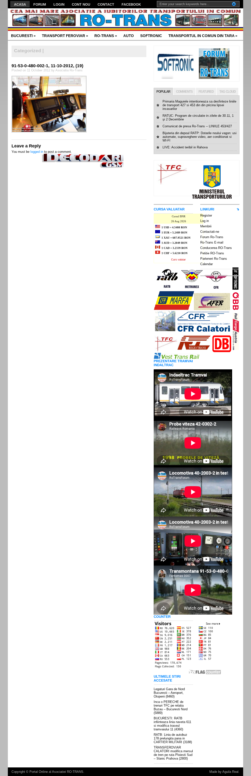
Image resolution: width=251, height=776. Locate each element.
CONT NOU (81, 4)
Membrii (206, 226)
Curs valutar (178, 259)
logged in (36, 152)
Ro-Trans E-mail (211, 242)
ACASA (20, 4)
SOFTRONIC (151, 36)
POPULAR (163, 91)
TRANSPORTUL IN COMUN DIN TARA (202, 36)
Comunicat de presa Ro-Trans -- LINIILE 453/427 (197, 126)
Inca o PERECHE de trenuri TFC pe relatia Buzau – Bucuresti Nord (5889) (171, 707)
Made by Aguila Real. (224, 772)
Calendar (206, 264)
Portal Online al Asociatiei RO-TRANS (56, 772)
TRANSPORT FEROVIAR (65, 36)
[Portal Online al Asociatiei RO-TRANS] (55, 19)
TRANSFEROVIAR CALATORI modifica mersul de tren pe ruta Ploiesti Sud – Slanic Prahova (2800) (173, 753)
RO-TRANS (105, 36)
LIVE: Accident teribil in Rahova (185, 147)
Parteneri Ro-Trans (213, 258)
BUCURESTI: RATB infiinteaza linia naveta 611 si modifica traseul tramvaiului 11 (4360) (172, 723)
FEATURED (206, 91)
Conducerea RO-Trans (216, 248)
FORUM (39, 4)
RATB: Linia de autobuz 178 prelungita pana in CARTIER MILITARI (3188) (173, 738)
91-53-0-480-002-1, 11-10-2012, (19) (47, 65)
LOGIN (58, 4)
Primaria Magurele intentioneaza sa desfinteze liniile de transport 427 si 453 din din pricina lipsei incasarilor (199, 105)
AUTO (128, 36)
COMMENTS (184, 91)
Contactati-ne (209, 231)
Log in (204, 221)
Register (206, 215)
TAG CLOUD (227, 91)
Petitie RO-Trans (212, 253)
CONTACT (106, 4)
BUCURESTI (23, 36)
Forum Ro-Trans (211, 237)
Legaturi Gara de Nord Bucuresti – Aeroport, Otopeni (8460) (169, 692)
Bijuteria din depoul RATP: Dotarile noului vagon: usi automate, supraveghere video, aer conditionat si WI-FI (200, 136)
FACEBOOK (131, 4)
